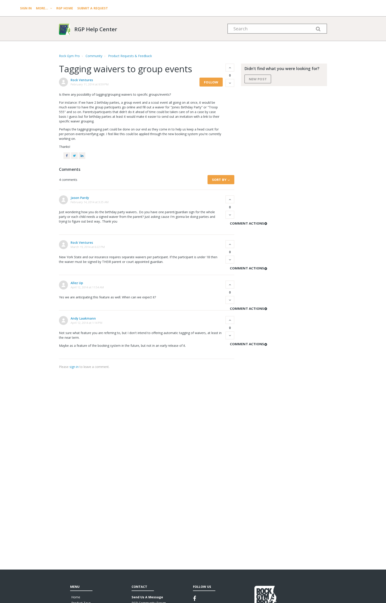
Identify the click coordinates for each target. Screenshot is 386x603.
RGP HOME (64, 8)
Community (94, 56)
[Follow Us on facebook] (194, 598)
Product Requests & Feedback (130, 56)
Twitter (74, 155)
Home (75, 597)
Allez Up (77, 283)
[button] (229, 68)
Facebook (66, 155)
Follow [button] (211, 82)
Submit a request (92, 8)
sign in (74, 367)
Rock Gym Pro (69, 56)
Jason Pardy (80, 198)
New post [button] (258, 79)
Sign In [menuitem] (26, 8)
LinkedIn (82, 155)
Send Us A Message (147, 597)
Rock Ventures (82, 80)
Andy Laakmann (83, 318)
